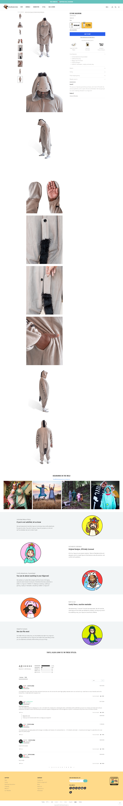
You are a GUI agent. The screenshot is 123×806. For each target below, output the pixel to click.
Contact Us (40, 780)
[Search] (115, 7)
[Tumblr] (70, 792)
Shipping (7, 786)
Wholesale (40, 790)
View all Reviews (74, 95)
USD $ (107, 7)
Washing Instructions (10, 784)
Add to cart (87, 34)
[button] (101, 696)
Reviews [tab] (21, 677)
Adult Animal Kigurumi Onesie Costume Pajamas (34, 12)
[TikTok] (84, 788)
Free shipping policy (75, 75)
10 (70, 767)
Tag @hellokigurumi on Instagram (61, 479)
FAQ (6, 780)
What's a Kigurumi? (42, 782)
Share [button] (21, 696)
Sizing (71, 72)
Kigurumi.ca (40, 788)
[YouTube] (82, 788)
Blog (38, 784)
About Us (39, 786)
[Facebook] (70, 788)
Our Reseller (8, 790)
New (21, 7)
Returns (7, 788)
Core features (73, 54)
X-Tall (44, 7)
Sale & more (52, 7)
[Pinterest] (79, 788)
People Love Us (73, 79)
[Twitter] (73, 788)
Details (71, 68)
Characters (36, 7)
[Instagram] (76, 788)
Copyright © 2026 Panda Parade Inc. (61, 805)
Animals (28, 7)
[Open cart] (118, 7)
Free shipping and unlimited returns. (87, 37)
